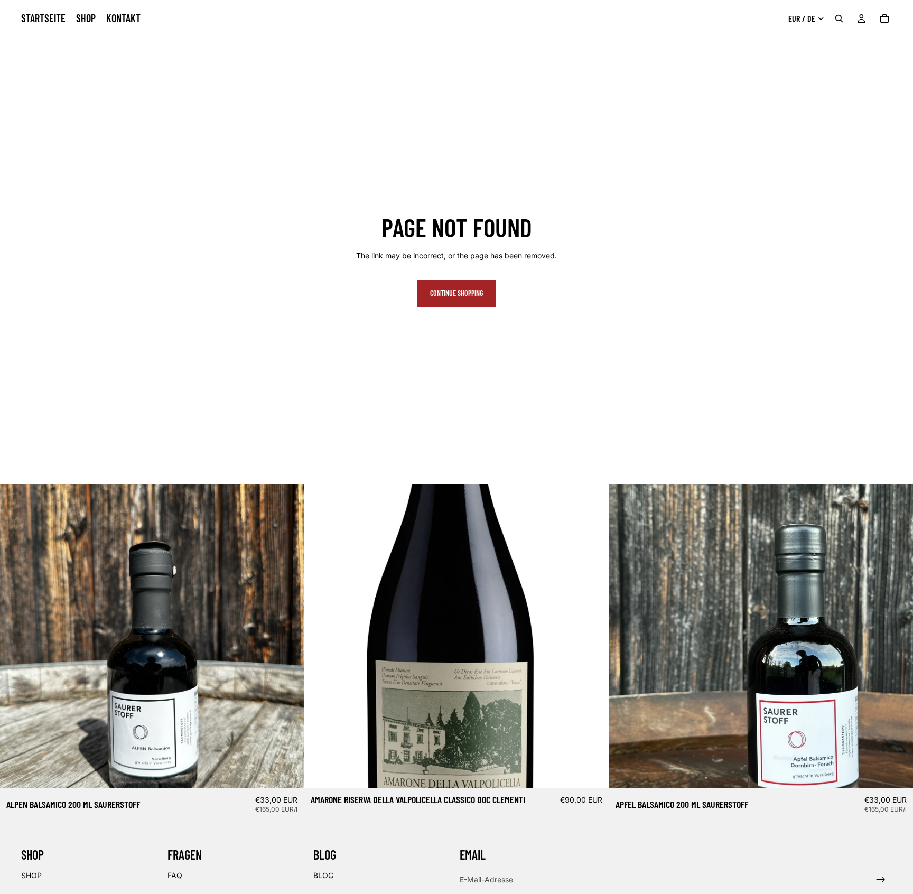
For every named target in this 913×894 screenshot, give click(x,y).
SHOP (31, 874)
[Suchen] (839, 18)
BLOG (323, 874)
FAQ (174, 874)
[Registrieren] (881, 879)
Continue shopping (456, 292)
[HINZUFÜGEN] (287, 772)
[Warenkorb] (884, 18)
